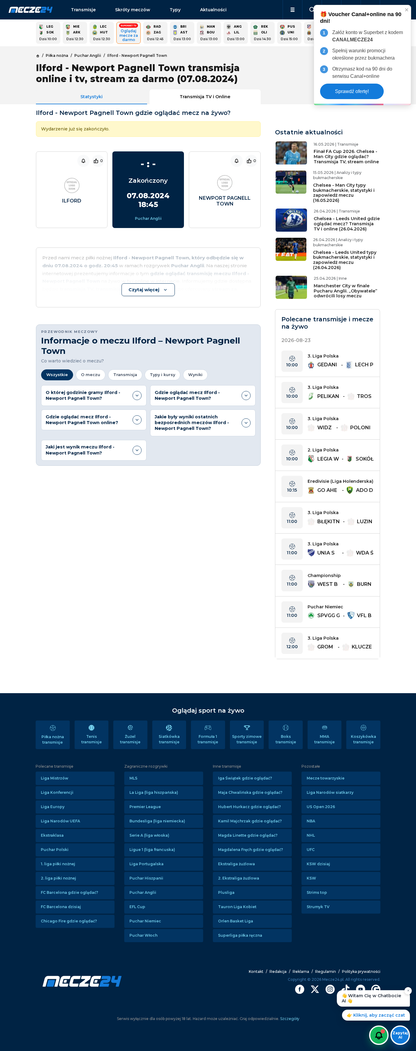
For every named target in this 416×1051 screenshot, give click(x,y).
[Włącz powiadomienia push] (379, 1035)
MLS (133, 778)
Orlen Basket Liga (235, 921)
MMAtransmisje (324, 739)
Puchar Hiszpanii (146, 878)
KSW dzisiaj (318, 864)
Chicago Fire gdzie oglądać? (69, 921)
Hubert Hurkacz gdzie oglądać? (249, 806)
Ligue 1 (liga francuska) (152, 849)
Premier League (145, 806)
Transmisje (83, 9)
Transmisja (125, 374)
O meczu (90, 374)
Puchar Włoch (143, 935)
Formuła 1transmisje (208, 739)
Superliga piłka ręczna (240, 935)
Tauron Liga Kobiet (237, 906)
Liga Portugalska (146, 864)
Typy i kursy (162, 374)
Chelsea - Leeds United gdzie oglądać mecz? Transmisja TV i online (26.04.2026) (347, 224)
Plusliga (226, 892)
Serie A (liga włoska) (149, 835)
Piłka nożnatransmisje (52, 740)
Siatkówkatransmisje (169, 739)
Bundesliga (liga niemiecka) (157, 821)
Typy (175, 9)
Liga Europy (53, 806)
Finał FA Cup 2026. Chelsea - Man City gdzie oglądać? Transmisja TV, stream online (346, 156)
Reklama (301, 971)
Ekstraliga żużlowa (236, 864)
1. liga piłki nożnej (58, 864)
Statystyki (91, 96)
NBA (311, 821)
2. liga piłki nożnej (58, 878)
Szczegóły (289, 1018)
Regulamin (325, 971)
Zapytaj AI (400, 1035)
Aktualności (213, 9)
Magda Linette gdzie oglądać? (247, 835)
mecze (30, 9)
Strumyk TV (318, 906)
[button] (292, 9)
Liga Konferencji (57, 792)
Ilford (71, 201)
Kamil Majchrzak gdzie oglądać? (250, 821)
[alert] (362, 55)
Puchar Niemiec (145, 921)
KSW (311, 878)
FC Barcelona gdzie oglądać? (69, 892)
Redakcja (278, 971)
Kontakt (256, 971)
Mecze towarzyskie (325, 778)
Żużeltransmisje (130, 739)
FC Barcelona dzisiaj (61, 906)
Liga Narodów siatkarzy (330, 792)
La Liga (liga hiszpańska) (153, 792)
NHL (311, 835)
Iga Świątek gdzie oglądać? (245, 778)
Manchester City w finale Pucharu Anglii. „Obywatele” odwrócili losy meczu (345, 291)
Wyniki (195, 374)
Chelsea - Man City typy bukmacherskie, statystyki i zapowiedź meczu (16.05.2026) (344, 192)
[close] (407, 9)
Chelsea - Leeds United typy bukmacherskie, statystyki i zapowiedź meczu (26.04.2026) (344, 260)
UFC (311, 849)
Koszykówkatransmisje (363, 739)
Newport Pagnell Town (225, 201)
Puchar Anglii (148, 218)
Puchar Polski (55, 849)
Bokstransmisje (286, 739)
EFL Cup (137, 906)
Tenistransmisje (91, 739)
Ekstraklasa (52, 835)
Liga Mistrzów (54, 778)
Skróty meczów (132, 9)
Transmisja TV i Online (205, 96)
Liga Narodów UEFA (60, 821)
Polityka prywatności (361, 971)
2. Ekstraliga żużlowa (238, 878)
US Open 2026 (321, 806)
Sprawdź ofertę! (352, 91)
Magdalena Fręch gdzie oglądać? (250, 849)
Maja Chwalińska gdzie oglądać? (250, 792)
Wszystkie (57, 374)
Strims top (317, 892)
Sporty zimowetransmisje (247, 739)
